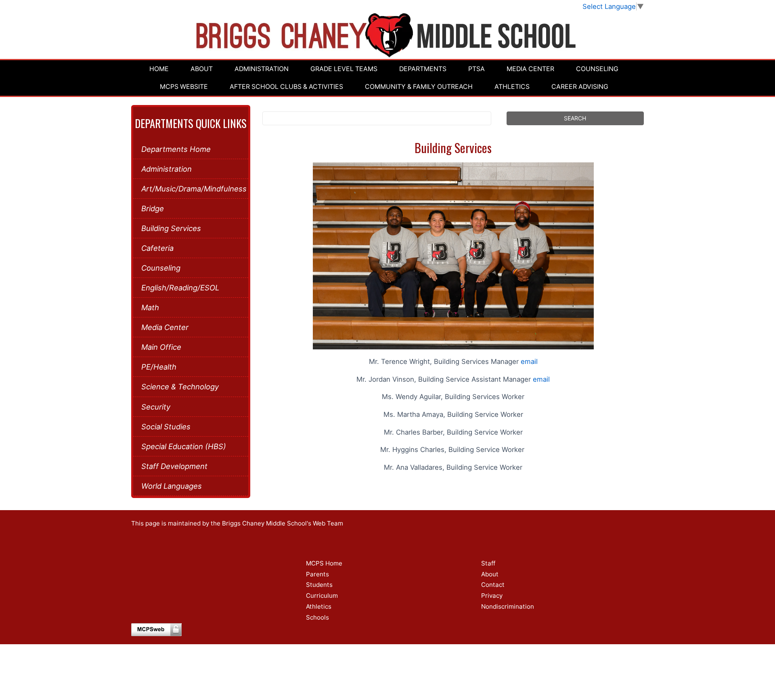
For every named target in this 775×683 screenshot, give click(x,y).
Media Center (530, 69)
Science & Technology (180, 386)
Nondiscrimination (507, 606)
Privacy (492, 595)
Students (319, 584)
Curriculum (322, 595)
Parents (317, 574)
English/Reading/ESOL (180, 287)
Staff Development (174, 466)
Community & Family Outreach (419, 86)
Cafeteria (157, 248)
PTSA (476, 69)
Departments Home (176, 149)
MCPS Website (184, 86)
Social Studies (166, 426)
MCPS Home (324, 563)
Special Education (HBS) (183, 446)
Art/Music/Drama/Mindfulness (190, 188)
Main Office (161, 347)
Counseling (597, 69)
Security (155, 406)
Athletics (512, 86)
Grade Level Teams (343, 69)
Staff (488, 563)
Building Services (171, 228)
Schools (317, 617)
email (529, 361)
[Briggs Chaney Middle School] (388, 35)
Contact (493, 584)
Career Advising (579, 86)
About (202, 69)
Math (150, 307)
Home (159, 69)
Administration (262, 69)
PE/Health (158, 366)
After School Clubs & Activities (286, 86)
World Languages (171, 485)
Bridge (152, 208)
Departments (422, 69)
